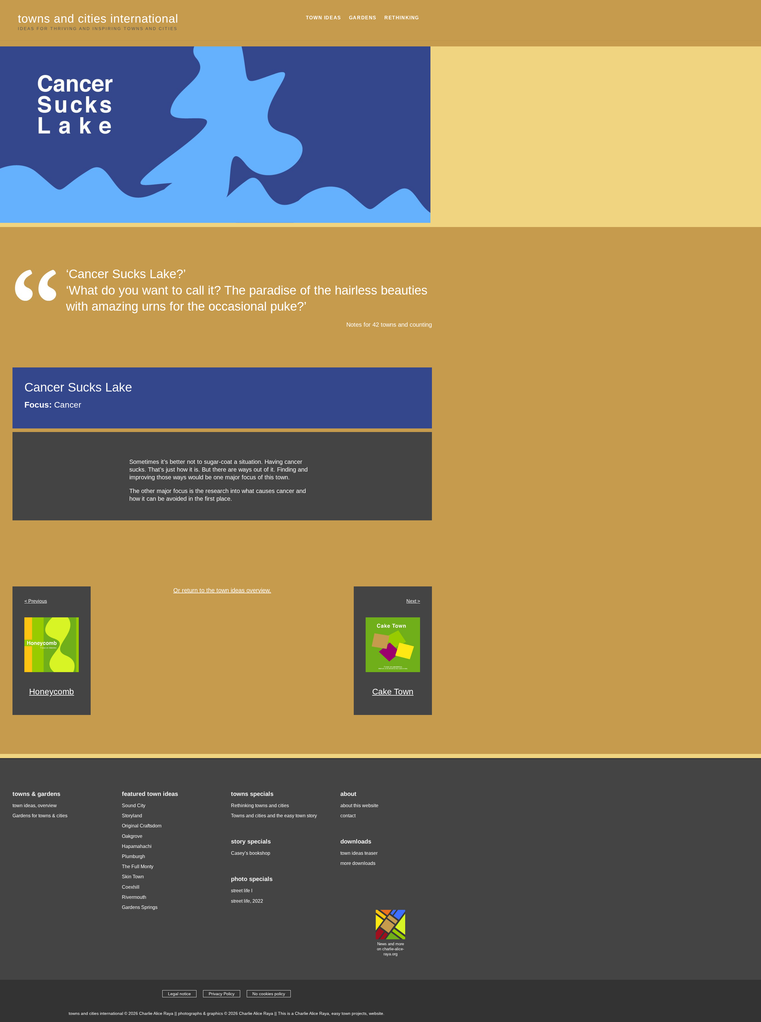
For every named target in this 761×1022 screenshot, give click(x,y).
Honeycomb (51, 691)
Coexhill (130, 887)
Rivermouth (134, 897)
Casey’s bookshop (250, 853)
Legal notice (179, 993)
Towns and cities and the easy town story (274, 815)
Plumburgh (133, 856)
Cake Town (392, 691)
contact (348, 815)
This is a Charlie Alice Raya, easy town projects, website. (331, 1013)
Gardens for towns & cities (39, 815)
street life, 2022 (247, 901)
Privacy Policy (222, 993)
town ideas (323, 17)
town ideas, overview (34, 805)
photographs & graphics (200, 1013)
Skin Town (133, 876)
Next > (413, 601)
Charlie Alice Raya (156, 1013)
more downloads (357, 863)
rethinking (401, 17)
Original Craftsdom (141, 825)
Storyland (132, 815)
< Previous (35, 601)
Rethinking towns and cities (260, 805)
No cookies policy (268, 993)
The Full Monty (137, 866)
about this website (359, 805)
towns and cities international (98, 18)
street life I (241, 890)
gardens (363, 17)
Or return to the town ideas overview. (222, 590)
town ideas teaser (359, 853)
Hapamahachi (137, 846)
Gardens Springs (140, 907)
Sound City (133, 805)
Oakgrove (132, 836)
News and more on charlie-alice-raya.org (390, 948)
